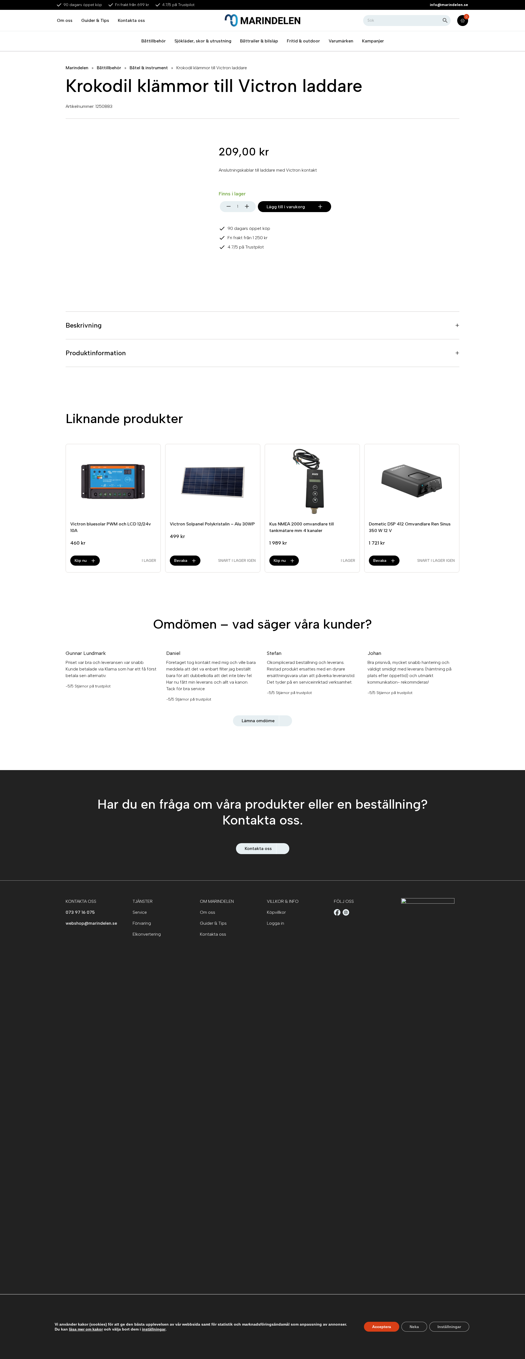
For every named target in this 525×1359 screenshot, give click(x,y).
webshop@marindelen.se (91, 923)
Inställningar (449, 1327)
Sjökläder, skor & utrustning (202, 41)
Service (140, 912)
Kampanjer (373, 41)
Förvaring (142, 923)
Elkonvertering (147, 934)
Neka (414, 1327)
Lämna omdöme (258, 720)
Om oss (64, 20)
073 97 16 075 (80, 912)
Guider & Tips (95, 20)
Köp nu (81, 560)
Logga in (275, 923)
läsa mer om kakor (86, 1329)
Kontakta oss (131, 20)
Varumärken (341, 41)
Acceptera (381, 1327)
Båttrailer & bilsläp (259, 41)
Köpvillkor (276, 912)
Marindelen (77, 67)
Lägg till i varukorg (286, 206)
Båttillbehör (153, 41)
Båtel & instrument (149, 67)
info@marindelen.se (449, 4)
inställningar (153, 1329)
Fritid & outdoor (303, 41)
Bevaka (180, 560)
